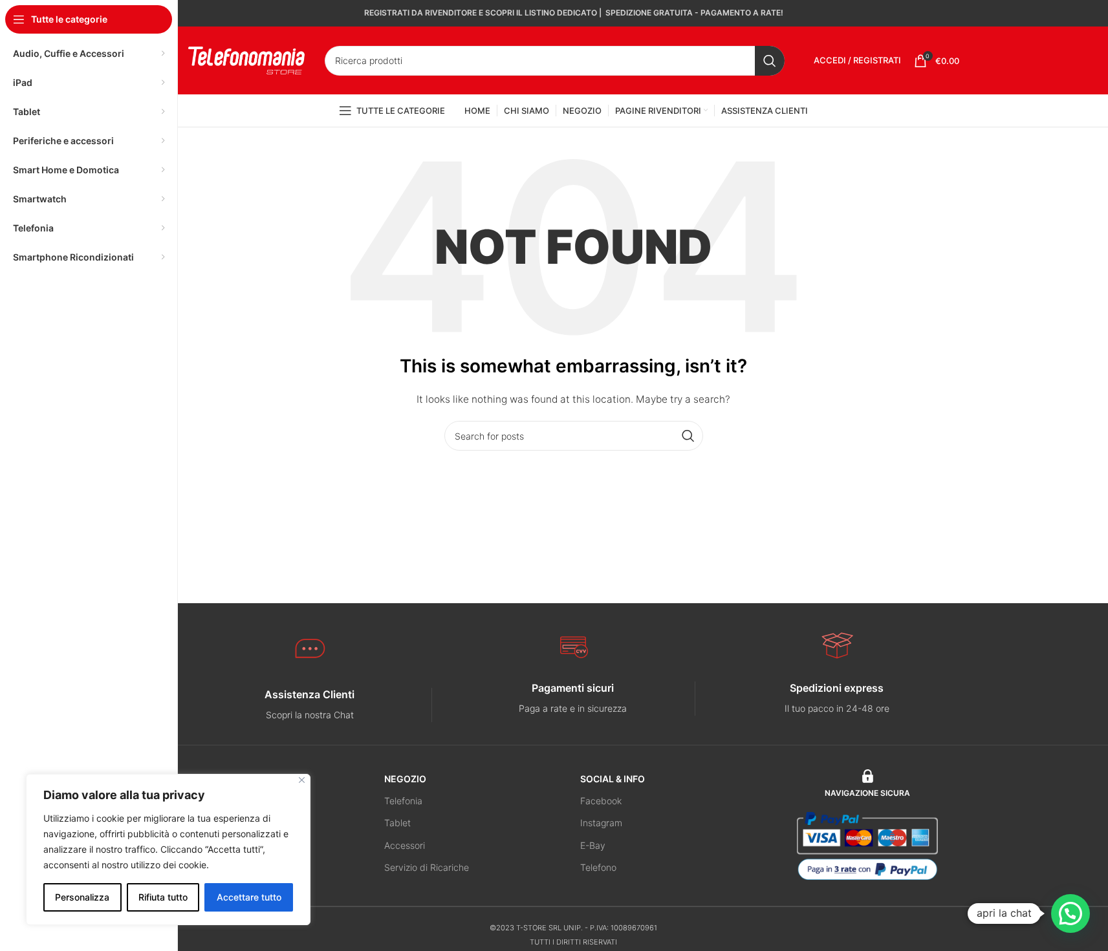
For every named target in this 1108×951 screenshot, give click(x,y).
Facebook (601, 800)
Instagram (601, 822)
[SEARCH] (770, 61)
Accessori (404, 845)
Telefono (598, 867)
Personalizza (82, 897)
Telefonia (403, 800)
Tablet (397, 822)
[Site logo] (246, 59)
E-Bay (592, 845)
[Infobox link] (309, 705)
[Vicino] (302, 780)
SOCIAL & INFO (612, 778)
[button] (1070, 913)
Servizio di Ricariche (426, 867)
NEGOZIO (405, 778)
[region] (168, 849)
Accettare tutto (249, 897)
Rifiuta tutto (163, 897)
